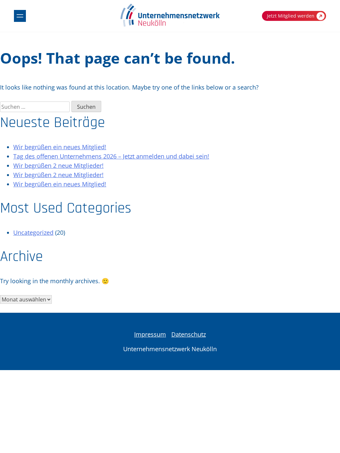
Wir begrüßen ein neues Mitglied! (59, 147)
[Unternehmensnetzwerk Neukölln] (170, 26)
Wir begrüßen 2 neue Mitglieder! (58, 165)
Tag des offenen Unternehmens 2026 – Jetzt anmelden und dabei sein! (111, 156)
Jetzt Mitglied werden (290, 16)
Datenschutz (188, 334)
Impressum (150, 334)
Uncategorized (33, 232)
